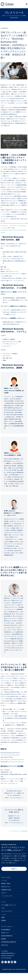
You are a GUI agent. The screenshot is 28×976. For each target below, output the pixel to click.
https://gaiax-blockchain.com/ (16, 761)
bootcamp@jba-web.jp (19, 280)
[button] (26, 4)
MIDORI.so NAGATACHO (7, 955)
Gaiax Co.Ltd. (12, 969)
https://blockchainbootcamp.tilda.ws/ (10, 273)
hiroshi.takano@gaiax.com (16, 797)
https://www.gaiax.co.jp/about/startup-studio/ (12, 759)
